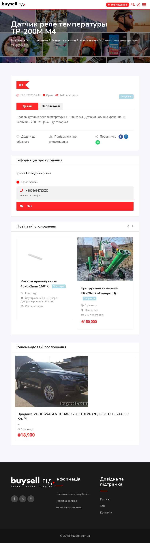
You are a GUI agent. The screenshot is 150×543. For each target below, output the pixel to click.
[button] (128, 226)
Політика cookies (66, 501)
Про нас (105, 499)
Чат (29, 206)
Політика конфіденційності (72, 494)
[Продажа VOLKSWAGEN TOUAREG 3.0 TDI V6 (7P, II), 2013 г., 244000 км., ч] (51, 381)
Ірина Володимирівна (33, 173)
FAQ (102, 506)
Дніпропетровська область (37, 301)
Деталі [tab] (27, 106)
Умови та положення (68, 507)
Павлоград (91, 310)
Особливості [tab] (51, 106)
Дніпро (52, 298)
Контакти (106, 512)
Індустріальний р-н (36, 298)
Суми (49, 95)
